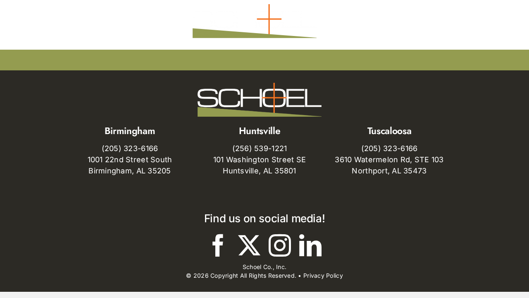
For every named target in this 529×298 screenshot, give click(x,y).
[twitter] (249, 245)
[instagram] (280, 245)
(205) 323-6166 (130, 148)
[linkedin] (310, 245)
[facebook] (218, 245)
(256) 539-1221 (259, 148)
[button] (442, 21)
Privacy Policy (323, 275)
